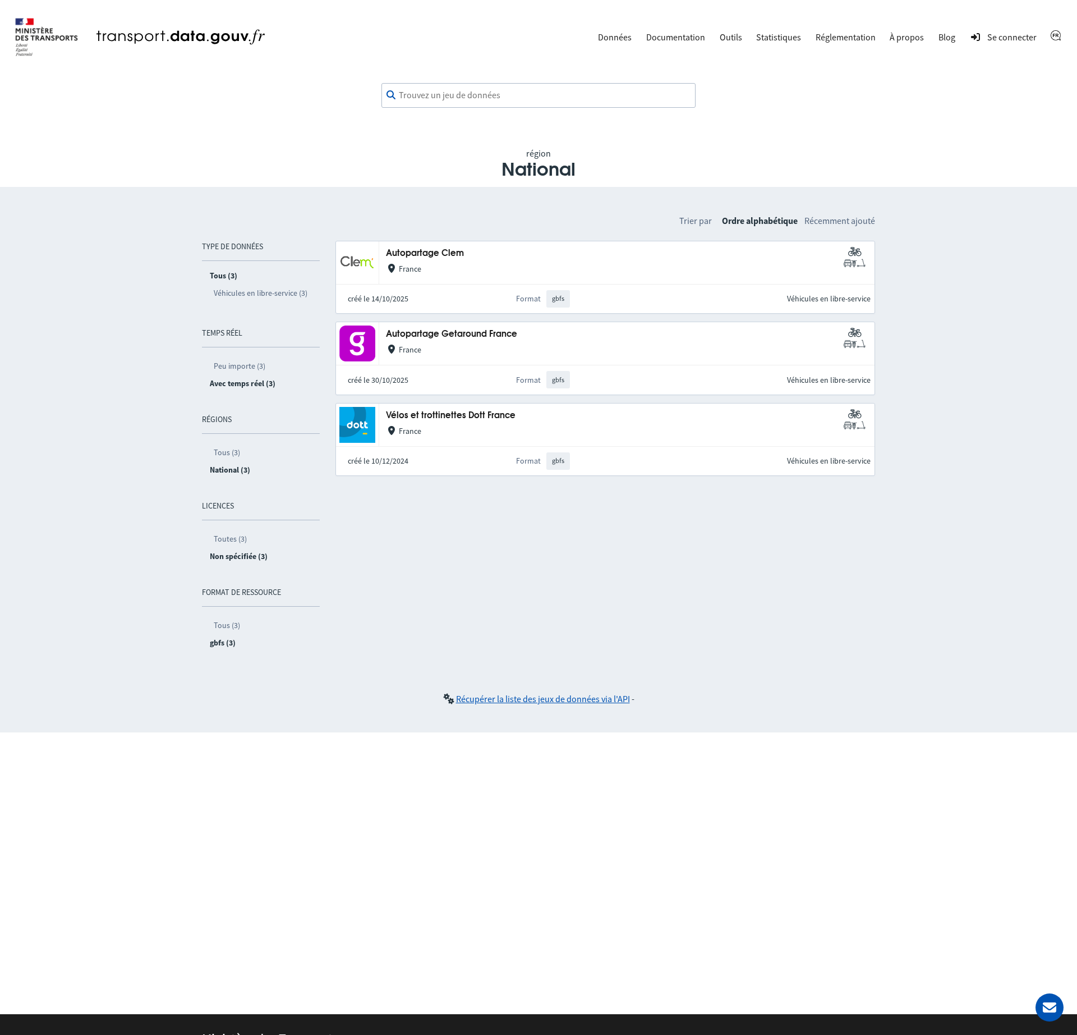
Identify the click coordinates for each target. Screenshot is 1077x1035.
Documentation (675, 37)
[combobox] (538, 95)
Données (615, 37)
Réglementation (846, 37)
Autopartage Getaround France (451, 334)
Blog (946, 37)
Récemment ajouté (839, 220)
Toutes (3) (230, 539)
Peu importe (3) (239, 366)
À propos (907, 37)
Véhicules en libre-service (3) (260, 293)
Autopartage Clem (425, 253)
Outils (731, 37)
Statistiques (778, 37)
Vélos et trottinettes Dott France (451, 415)
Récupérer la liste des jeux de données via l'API (543, 698)
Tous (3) (227, 452)
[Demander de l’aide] (1049, 1007)
